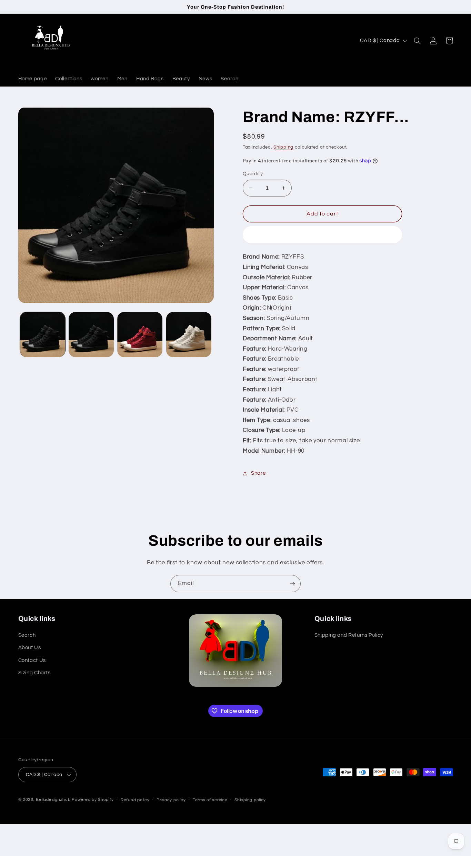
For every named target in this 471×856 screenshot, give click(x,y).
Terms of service (210, 800)
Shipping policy (250, 800)
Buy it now (322, 235)
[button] (417, 41)
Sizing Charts (34, 672)
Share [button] (258, 473)
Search (27, 635)
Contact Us (32, 660)
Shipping (283, 147)
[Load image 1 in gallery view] (42, 334)
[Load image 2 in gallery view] (91, 334)
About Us (29, 647)
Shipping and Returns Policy (348, 635)
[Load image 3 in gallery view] (139, 334)
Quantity (253, 173)
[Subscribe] (292, 583)
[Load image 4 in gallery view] (188, 334)
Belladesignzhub (53, 800)
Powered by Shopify (92, 800)
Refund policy (135, 800)
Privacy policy (171, 800)
